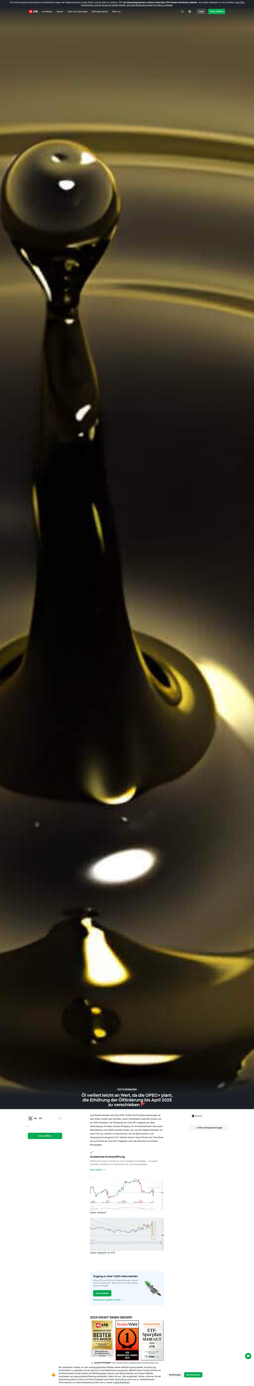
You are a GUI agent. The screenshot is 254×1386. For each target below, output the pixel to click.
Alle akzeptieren (193, 1374)
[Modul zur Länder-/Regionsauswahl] (189, 11)
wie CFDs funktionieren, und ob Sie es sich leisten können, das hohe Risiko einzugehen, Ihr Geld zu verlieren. (162, 3)
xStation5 (101, 1252)
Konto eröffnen (216, 11)
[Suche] (182, 11)
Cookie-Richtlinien (121, 1382)
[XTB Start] (33, 11)
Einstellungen (175, 1374)
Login (201, 11)
